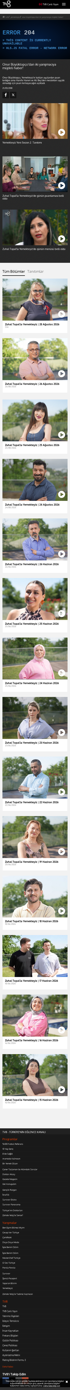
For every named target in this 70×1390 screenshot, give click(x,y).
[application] (35, 695)
